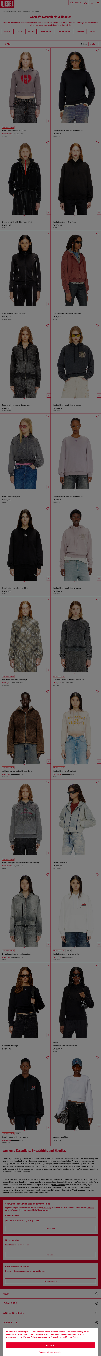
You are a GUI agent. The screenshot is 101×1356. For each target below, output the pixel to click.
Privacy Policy (56, 1337)
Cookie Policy (71, 1337)
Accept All (50, 1345)
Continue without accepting (50, 1352)
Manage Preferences (32, 1337)
